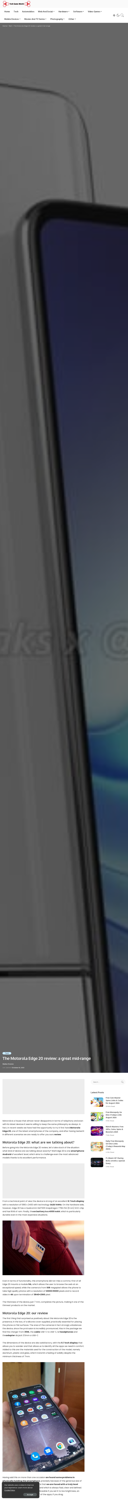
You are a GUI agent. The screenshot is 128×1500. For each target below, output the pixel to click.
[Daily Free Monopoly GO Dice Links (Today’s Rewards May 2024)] (97, 1146)
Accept (30, 1495)
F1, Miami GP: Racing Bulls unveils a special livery (115, 1160)
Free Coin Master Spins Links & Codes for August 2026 (114, 1100)
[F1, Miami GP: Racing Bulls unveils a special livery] (97, 1162)
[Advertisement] (43, 1096)
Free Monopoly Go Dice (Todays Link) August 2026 (114, 1115)
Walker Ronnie (8, 1064)
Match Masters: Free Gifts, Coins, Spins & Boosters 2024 (114, 1129)
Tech (7, 1053)
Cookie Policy (9, 1490)
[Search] (122, 15)
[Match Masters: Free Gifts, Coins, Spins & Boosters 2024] (97, 1131)
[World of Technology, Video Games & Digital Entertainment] (16, 4)
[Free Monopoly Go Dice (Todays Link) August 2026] (97, 1116)
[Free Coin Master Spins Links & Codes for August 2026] (97, 1102)
